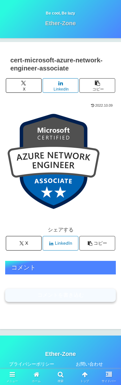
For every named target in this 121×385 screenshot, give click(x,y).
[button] (97, 85)
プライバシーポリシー (31, 364)
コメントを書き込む (60, 295)
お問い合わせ (89, 364)
